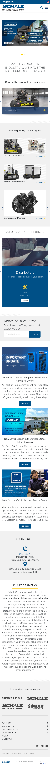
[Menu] (46, 8)
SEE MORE (40, 156)
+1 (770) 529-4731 (25, 554)
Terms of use (16, 753)
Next (49, 102)
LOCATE (25, 300)
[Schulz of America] (8, 762)
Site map (5, 753)
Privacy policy (29, 753)
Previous (0, 102)
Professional (25, 110)
